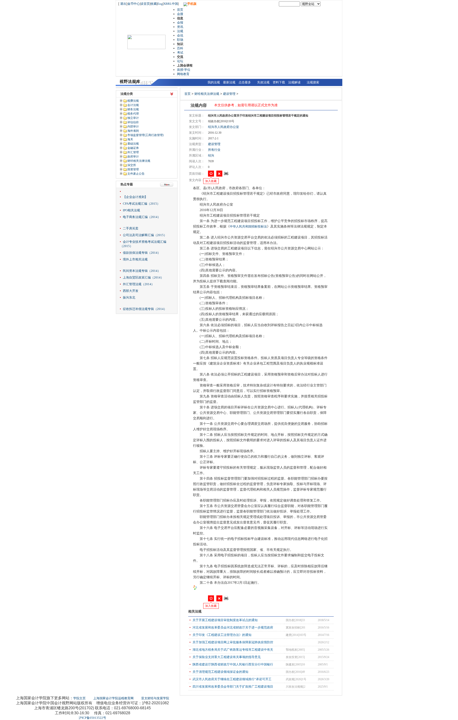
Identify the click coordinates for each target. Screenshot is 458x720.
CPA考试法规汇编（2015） (141, 203)
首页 (180, 9)
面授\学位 (183, 69)
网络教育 (183, 74)
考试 (180, 52)
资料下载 (279, 82)
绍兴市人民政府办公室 (223, 127)
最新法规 (229, 82)
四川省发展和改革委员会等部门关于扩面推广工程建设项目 (233, 686)
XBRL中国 (170, 3)
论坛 (180, 61)
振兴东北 (129, 297)
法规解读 (294, 82)
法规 (180, 31)
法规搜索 (313, 82)
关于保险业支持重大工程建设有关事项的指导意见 (227, 657)
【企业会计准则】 (135, 197)
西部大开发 (130, 291)
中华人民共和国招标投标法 (248, 226)
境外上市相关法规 (135, 259)
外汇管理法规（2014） (138, 284)
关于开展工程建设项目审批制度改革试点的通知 (225, 620)
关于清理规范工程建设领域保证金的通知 (220, 672)
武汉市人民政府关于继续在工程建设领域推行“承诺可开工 (232, 679)
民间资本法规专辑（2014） (142, 271)
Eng (160, 3)
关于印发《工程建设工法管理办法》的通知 (222, 635)
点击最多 (245, 82)
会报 (180, 22)
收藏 (154, 3)
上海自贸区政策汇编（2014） (143, 277)
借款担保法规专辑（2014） (142, 252)
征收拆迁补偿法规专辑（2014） (145, 309)
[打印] (226, 175)
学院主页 (79, 698)
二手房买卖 (130, 228)
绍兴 (211, 155)
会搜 (180, 14)
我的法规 (214, 82)
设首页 (145, 3)
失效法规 (263, 82)
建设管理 (229, 94)
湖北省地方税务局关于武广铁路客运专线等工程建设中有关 (233, 649)
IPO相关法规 (131, 210)
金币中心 (133, 3)
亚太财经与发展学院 (155, 698)
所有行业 (214, 150)
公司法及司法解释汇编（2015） (145, 235)
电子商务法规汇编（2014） (142, 217)
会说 (180, 35)
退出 (123, 3)
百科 (180, 48)
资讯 (180, 27)
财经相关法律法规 (206, 94)
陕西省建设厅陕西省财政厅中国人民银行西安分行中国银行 (233, 664)
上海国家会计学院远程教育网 (113, 698)
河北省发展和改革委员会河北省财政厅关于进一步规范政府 (233, 627)
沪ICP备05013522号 (92, 718)
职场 (180, 39)
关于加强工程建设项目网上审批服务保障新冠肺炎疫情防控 (233, 642)
